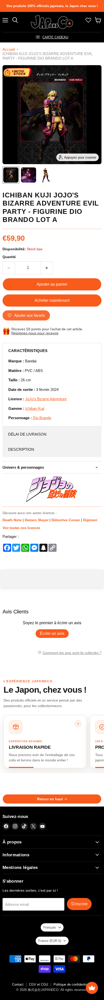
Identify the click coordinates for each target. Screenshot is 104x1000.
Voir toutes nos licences (21, 528)
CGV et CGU (38, 984)
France (49, 941)
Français (49, 927)
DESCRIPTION (21, 449)
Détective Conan (66, 520)
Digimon (90, 520)
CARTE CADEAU (55, 37)
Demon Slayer (37, 520)
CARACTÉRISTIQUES (27, 350)
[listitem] (45, 741)
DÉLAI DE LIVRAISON (27, 434)
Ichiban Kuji (34, 408)
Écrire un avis (52, 633)
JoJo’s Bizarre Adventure (46, 399)
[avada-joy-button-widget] (92, 988)
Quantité (9, 257)
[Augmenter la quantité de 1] (47, 267)
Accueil (9, 49)
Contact (17, 984)
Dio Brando (42, 418)
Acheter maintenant (52, 300)
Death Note (13, 520)
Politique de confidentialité (73, 984)
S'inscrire (79, 904)
